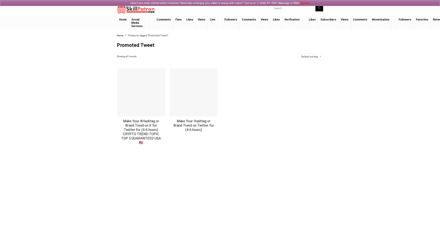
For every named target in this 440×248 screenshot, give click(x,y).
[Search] (319, 8)
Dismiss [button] (305, 3)
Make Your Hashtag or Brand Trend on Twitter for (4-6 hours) (193, 125)
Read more (141, 149)
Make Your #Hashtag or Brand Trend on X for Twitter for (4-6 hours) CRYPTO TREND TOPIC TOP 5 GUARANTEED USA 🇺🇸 (141, 132)
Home (120, 35)
